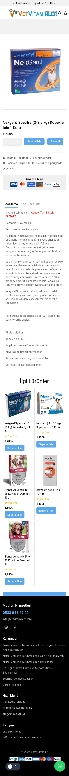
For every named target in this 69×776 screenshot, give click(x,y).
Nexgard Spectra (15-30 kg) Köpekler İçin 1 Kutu (18, 427)
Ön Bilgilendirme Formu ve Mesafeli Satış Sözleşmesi (27, 670)
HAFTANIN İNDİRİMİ (14, 702)
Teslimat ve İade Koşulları (18, 678)
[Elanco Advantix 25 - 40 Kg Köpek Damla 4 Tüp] (18, 537)
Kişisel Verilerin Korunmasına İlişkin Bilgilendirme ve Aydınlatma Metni (34, 647)
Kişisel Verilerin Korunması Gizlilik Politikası (28, 661)
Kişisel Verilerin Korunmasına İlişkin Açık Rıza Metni (33, 655)
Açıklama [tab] (11, 204)
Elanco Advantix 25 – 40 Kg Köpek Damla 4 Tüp (17, 560)
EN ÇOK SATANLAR (14, 714)
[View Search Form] (59, 13)
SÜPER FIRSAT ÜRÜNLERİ (18, 708)
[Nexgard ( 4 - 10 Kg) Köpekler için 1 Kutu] (50, 404)
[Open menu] (4, 13)
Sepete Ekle (34, 141)
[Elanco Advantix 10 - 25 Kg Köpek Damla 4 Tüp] (18, 470)
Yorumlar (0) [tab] (31, 204)
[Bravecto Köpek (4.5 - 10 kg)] (50, 470)
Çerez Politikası (12, 684)
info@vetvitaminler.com (17, 619)
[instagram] (6, 627)
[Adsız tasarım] (34, 73)
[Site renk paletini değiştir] (13, 766)
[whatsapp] (14, 627)
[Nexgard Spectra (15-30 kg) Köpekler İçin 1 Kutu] (18, 404)
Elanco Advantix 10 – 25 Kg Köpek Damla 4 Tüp (17, 493)
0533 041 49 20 (16, 612)
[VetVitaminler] (33, 13)
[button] (14, 448)
